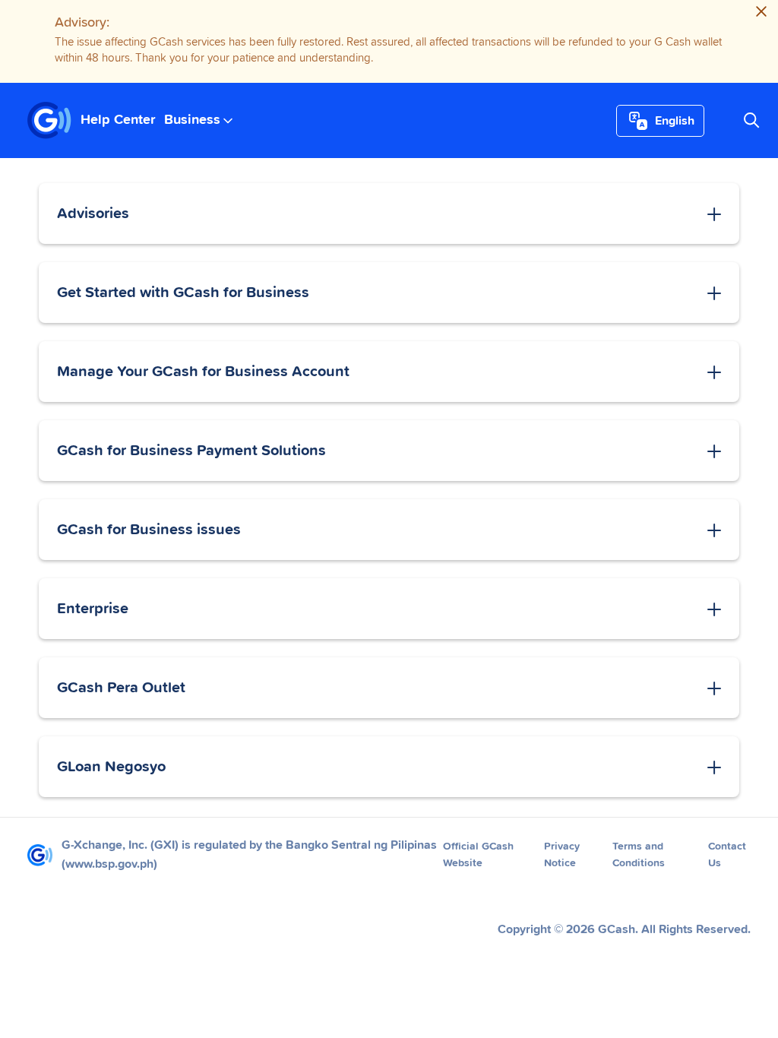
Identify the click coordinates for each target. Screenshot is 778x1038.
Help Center (118, 120)
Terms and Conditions (638, 855)
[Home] (49, 121)
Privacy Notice (562, 855)
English (674, 121)
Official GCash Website (478, 855)
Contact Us (727, 855)
